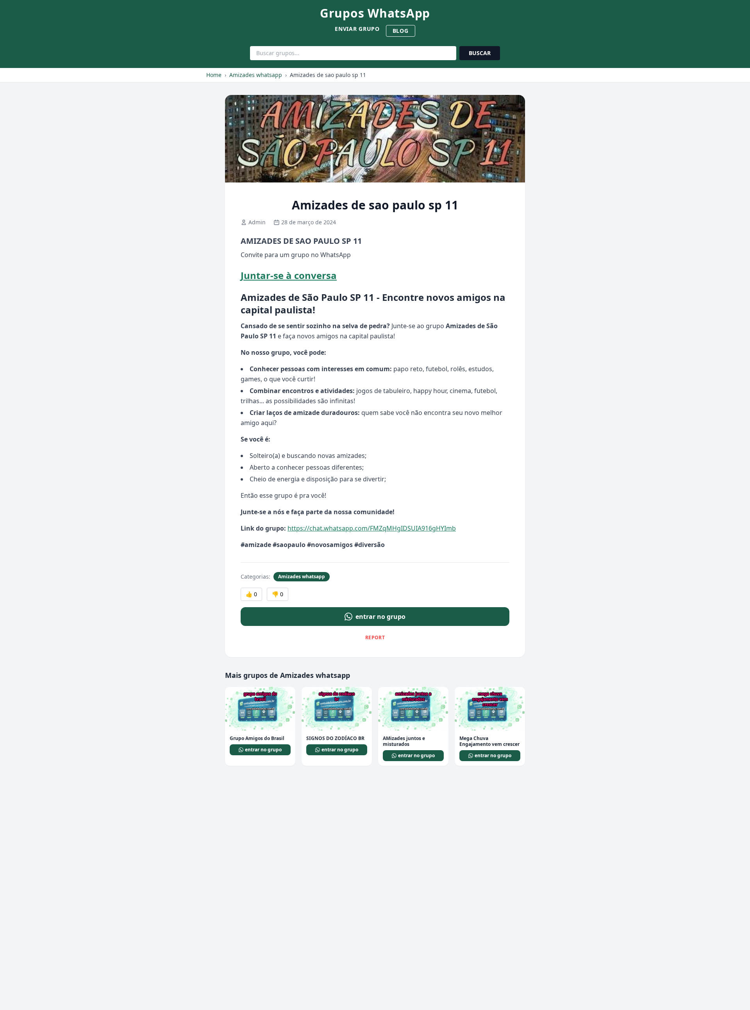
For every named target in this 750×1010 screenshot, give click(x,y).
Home (213, 75)
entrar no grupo (380, 616)
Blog (401, 30)
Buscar (480, 53)
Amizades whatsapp (255, 75)
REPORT (375, 637)
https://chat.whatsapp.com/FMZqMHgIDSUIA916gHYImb (372, 528)
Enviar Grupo (357, 28)
